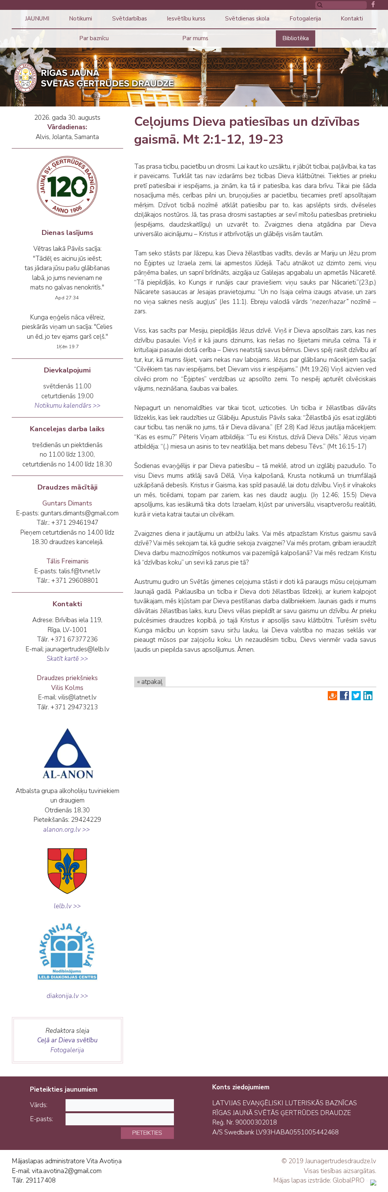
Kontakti (352, 18)
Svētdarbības (129, 18)
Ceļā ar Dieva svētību (67, 1040)
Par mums (195, 38)
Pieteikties (147, 1133)
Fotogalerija (305, 18)
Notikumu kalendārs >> (67, 405)
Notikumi (80, 18)
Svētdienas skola (247, 18)
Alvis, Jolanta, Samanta (67, 137)
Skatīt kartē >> (67, 658)
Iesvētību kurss (186, 18)
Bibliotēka (295, 38)
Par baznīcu (94, 38)
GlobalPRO (349, 1180)
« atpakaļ (150, 681)
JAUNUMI (37, 18)
